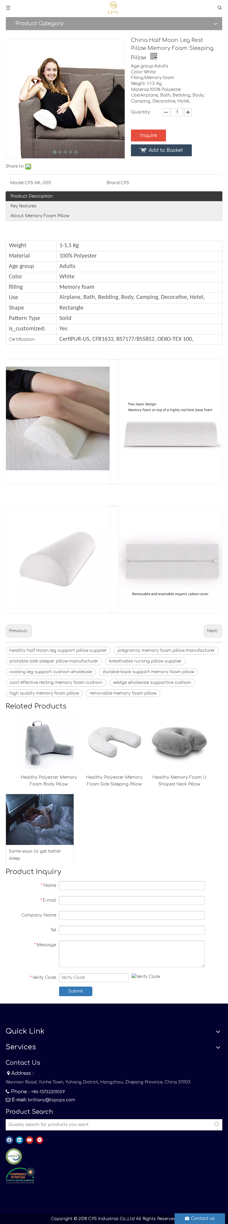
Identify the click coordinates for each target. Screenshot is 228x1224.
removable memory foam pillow (123, 693)
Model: (17, 183)
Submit (75, 991)
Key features (23, 206)
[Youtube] (29, 1140)
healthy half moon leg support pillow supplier (58, 650)
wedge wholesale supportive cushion (152, 682)
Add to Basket (166, 150)
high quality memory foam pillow (44, 693)
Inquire (148, 135)
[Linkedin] (19, 1140)
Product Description (31, 196)
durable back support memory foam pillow (148, 672)
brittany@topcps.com (51, 1100)
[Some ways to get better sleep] (40, 819)
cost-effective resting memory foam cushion (56, 682)
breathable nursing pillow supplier (145, 661)
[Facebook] (9, 1140)
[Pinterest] (39, 1140)
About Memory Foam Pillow (39, 216)
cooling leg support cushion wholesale (51, 672)
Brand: (114, 183)
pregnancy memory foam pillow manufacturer (166, 650)
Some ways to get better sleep (35, 855)
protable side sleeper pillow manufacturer (54, 661)
